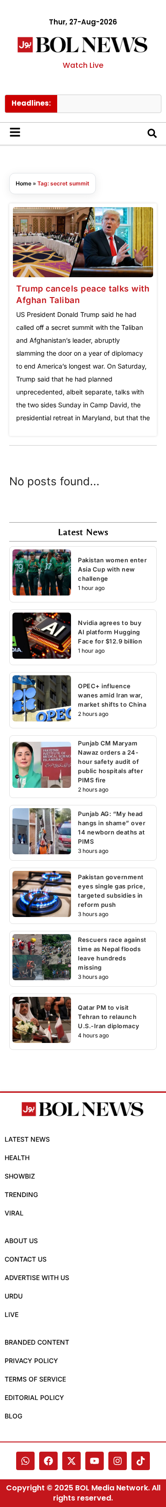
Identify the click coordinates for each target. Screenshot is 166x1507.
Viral (14, 1213)
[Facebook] (48, 1461)
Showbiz (20, 1176)
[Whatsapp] (25, 1461)
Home (23, 183)
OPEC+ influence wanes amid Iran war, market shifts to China (112, 695)
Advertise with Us (37, 1277)
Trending (21, 1194)
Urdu (14, 1296)
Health (17, 1158)
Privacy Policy (31, 1360)
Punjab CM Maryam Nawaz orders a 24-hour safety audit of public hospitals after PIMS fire (110, 761)
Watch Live (83, 65)
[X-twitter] (71, 1461)
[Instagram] (117, 1461)
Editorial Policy (34, 1397)
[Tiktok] (140, 1461)
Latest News (27, 1139)
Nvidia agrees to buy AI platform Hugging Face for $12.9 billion (110, 632)
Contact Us (26, 1259)
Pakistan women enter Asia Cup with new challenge (112, 569)
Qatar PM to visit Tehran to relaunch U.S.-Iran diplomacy (109, 1017)
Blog (13, 1416)
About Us (21, 1241)
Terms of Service (35, 1379)
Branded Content (37, 1342)
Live (11, 1314)
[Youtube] (94, 1461)
